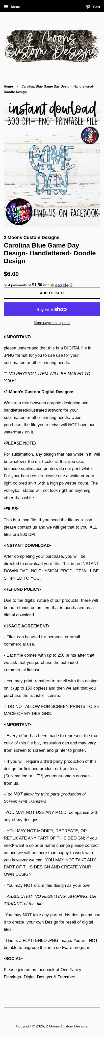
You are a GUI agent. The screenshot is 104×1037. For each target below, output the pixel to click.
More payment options (52, 323)
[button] (52, 285)
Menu (15, 7)
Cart (96, 7)
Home (8, 86)
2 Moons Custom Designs (66, 1026)
